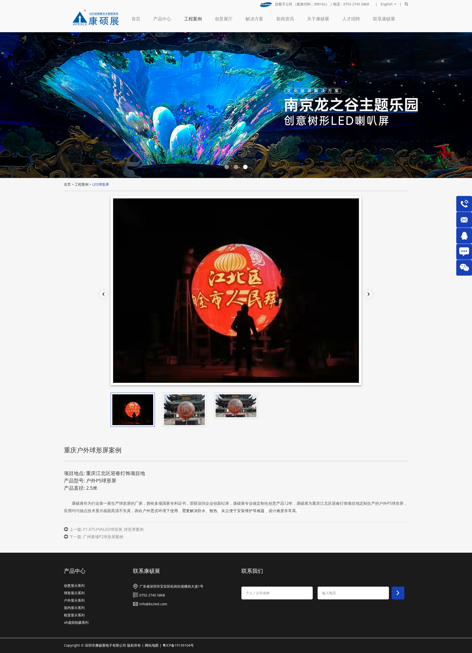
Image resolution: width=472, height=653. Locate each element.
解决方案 (254, 19)
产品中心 (162, 19)
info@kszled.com (153, 604)
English (387, 4)
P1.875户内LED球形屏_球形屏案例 (113, 529)
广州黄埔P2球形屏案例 (103, 536)
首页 (136, 19)
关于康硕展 (318, 19)
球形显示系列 (74, 593)
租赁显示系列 (74, 615)
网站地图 (152, 645)
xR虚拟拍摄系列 (76, 622)
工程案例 (193, 19)
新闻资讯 (285, 19)
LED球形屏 (100, 184)
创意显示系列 (74, 585)
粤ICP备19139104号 (178, 645)
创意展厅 (224, 19)
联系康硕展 (384, 19)
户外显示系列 (74, 600)
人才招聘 (351, 19)
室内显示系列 (74, 607)
